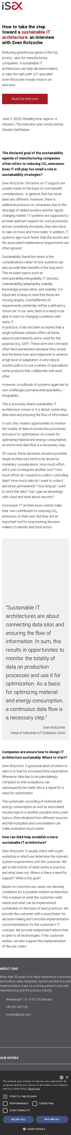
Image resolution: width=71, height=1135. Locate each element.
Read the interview (24, 99)
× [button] (66, 1077)
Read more (34, 1088)
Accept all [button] (18, 1119)
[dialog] (35, 1103)
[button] (35, 1129)
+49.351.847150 (17, 1007)
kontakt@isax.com (18, 1014)
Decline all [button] (52, 1119)
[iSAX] (16, 6)
